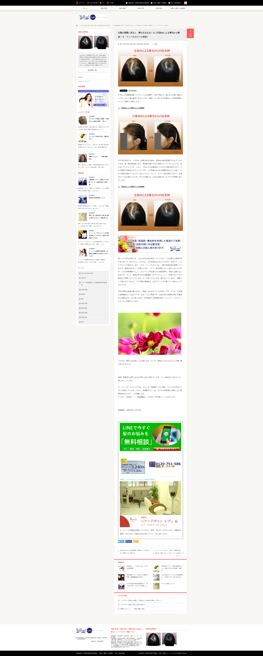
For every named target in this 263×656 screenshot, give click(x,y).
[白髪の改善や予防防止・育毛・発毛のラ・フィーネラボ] (92, 17)
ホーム (85, 8)
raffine (156, 44)
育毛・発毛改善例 (175, 3)
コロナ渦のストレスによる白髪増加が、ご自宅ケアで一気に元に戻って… (172, 577)
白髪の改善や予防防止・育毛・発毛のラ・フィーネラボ (160, 653)
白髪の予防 (140, 8)
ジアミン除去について (168, 583)
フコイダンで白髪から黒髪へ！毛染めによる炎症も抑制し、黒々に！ (141, 600)
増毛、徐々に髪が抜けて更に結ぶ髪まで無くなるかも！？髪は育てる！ (99, 217)
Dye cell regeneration (87, 273)
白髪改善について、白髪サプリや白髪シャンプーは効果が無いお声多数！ (99, 182)
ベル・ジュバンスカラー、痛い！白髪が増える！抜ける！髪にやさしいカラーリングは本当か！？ (167, 553)
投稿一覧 (93, 70)
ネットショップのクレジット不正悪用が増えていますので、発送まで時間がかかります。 (99, 235)
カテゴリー (82, 2)
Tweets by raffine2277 (84, 81)
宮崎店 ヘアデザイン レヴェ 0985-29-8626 (137, 479)
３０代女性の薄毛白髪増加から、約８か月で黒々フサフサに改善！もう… (137, 586)
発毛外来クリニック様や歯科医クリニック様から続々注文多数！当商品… (172, 568)
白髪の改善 (122, 8)
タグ (103, 2)
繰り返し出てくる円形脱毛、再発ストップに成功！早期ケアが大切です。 (134, 552)
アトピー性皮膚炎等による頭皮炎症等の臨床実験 (94, 284)
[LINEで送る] (132, 90)
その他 (111, 2)
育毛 (82, 322)
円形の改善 (84, 289)
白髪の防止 (159, 8)
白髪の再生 (103, 8)
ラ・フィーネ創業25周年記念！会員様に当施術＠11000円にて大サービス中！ (99, 253)
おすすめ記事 (93, 2)
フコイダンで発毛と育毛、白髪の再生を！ (133, 604)
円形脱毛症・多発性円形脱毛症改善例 (138, 3)
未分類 (83, 294)
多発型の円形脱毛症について (97, 197)
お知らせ (83, 278)
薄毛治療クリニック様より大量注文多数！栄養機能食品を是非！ (137, 576)
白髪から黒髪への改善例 (177, 8)
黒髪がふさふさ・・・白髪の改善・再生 (133, 609)
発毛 (121, 44)
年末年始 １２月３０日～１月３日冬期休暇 (137, 567)
